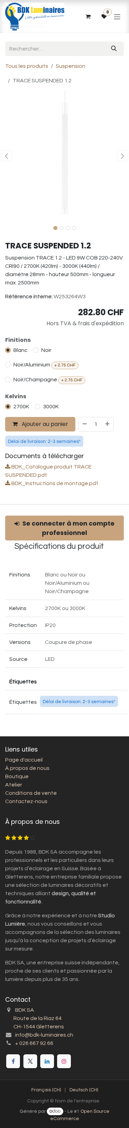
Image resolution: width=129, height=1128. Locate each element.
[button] (6, 155)
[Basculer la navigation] (117, 16)
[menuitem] (46, 1090)
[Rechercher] (114, 49)
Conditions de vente (31, 793)
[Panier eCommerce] (87, 16)
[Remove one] (84, 424)
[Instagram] (64, 1061)
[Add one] (108, 424)
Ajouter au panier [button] (44, 424)
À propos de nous (27, 768)
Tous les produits (26, 66)
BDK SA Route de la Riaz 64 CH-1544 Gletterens (34, 1018)
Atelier (13, 785)
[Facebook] (13, 1061)
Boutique (17, 776)
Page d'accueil (24, 760)
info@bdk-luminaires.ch (44, 1035)
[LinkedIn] (47, 1061)
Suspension (70, 66)
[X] (30, 1061)
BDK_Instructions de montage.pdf (54, 483)
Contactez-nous (26, 801)
